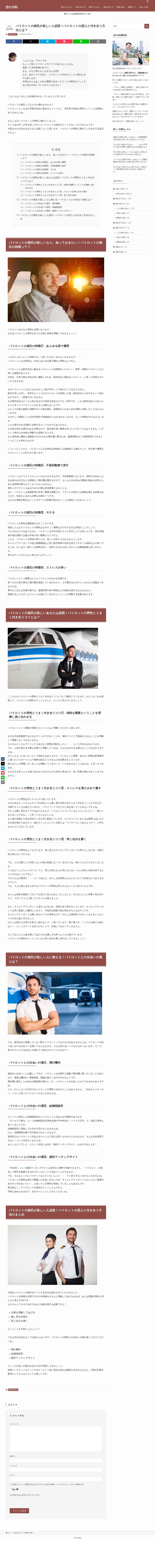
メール (13, 1466)
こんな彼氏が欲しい (124, 233)
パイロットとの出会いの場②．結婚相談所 (43, 207)
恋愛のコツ (121, 247)
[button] (14, 41)
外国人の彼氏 (122, 237)
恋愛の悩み (121, 252)
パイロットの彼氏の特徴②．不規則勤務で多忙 (45, 166)
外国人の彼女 (122, 213)
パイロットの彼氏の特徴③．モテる (40, 169)
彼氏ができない (123, 223)
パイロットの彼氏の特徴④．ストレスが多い (44, 173)
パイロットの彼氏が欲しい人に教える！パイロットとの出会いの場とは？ (56, 199)
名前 (12, 1456)
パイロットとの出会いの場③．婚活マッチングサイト (48, 211)
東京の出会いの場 (124, 194)
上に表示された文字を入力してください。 (26, 1495)
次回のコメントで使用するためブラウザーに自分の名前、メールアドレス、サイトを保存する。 (48, 1484)
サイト (12, 1475)
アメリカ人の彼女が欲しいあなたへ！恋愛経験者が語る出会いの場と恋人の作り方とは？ (130, 160)
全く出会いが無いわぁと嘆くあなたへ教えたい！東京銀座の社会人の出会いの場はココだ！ (130, 169)
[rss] (147, 1)
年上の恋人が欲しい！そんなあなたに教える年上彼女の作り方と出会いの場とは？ (130, 153)
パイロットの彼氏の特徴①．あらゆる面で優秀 (45, 162)
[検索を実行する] (146, 26)
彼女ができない (123, 199)
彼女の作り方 (122, 204)
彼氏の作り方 (122, 228)
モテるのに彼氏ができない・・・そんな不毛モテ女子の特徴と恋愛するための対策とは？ (130, 145)
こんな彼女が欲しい (125, 208)
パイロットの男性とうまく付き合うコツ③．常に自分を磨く (51, 195)
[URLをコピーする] (98, 41)
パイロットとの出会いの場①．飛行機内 (42, 203)
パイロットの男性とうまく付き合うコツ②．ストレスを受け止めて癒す (56, 191)
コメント (14, 1424)
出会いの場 (121, 189)
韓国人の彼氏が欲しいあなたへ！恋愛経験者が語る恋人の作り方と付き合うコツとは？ (130, 138)
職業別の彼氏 (13, 34)
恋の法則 (12, 7)
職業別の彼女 (122, 218)
